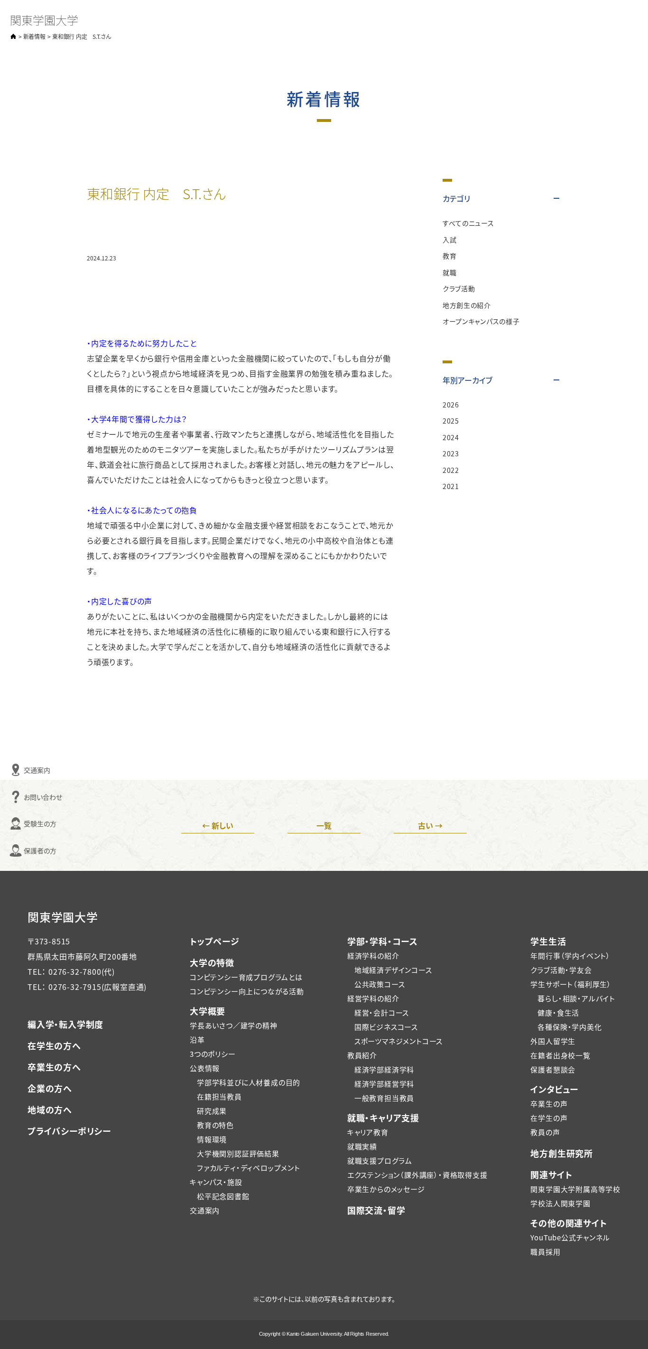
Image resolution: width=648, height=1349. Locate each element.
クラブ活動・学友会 (561, 970)
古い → (430, 825)
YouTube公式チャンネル (570, 1237)
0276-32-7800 (75, 971)
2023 (451, 453)
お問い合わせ (12, 797)
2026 (451, 404)
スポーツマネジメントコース (398, 1041)
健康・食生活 (558, 1012)
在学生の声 (548, 1118)
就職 (449, 272)
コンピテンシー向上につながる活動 (247, 991)
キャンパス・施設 (216, 1182)
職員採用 (545, 1252)
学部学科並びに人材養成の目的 (248, 1082)
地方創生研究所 (561, 1153)
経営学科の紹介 (373, 998)
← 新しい (217, 825)
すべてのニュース (468, 223)
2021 (451, 486)
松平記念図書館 (223, 1196)
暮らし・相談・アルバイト (576, 998)
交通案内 (12, 770)
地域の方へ (50, 1109)
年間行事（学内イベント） (570, 956)
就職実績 (362, 1146)
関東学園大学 (44, 19)
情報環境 (212, 1139)
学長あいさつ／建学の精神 (234, 1025)
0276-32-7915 (75, 986)
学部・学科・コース (382, 941)
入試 (449, 239)
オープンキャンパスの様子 (481, 321)
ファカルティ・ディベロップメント (248, 1168)
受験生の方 (12, 823)
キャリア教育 (368, 1132)
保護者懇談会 (552, 1069)
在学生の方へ (54, 1045)
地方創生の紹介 (467, 305)
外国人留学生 (552, 1041)
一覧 (324, 825)
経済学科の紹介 (373, 956)
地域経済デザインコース (393, 970)
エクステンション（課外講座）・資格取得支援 (417, 1175)
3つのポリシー (213, 1054)
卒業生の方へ (54, 1067)
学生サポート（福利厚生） (570, 984)
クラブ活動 (459, 288)
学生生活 (548, 941)
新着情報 (34, 36)
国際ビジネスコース (386, 1027)
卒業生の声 (548, 1104)
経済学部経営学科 (384, 1084)
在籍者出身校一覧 (560, 1055)
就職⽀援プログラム (379, 1160)
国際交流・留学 (376, 1210)
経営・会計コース (381, 1012)
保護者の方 (12, 850)
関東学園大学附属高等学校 (575, 1189)
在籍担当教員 (219, 1096)
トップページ (215, 941)
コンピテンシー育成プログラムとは (246, 977)
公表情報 (205, 1068)
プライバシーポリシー (69, 1131)
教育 (449, 255)
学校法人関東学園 (560, 1203)
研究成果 (212, 1111)
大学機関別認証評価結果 (238, 1153)
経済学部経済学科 (384, 1069)
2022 (451, 470)
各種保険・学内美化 (569, 1027)
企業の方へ (50, 1088)
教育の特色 (215, 1125)
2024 (451, 437)
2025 (451, 420)
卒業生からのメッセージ (386, 1189)
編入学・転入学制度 (65, 1024)
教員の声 (545, 1132)
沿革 (197, 1039)
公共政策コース (379, 984)
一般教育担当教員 (384, 1098)
